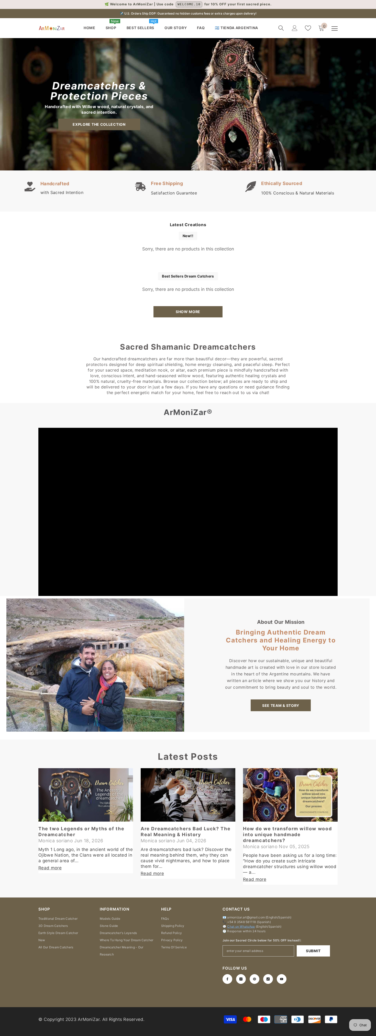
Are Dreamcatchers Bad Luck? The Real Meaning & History (185, 831)
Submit (313, 951)
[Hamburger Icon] (334, 29)
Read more (50, 867)
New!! (188, 236)
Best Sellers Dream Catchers (188, 276)
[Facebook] (227, 979)
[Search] (281, 28)
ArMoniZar (88, 1019)
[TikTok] (268, 979)
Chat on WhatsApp (241, 926)
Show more (188, 311)
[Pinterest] (254, 979)
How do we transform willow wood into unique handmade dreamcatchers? (287, 834)
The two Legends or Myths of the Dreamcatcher (81, 831)
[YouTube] (281, 979)
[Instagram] (241, 979)
